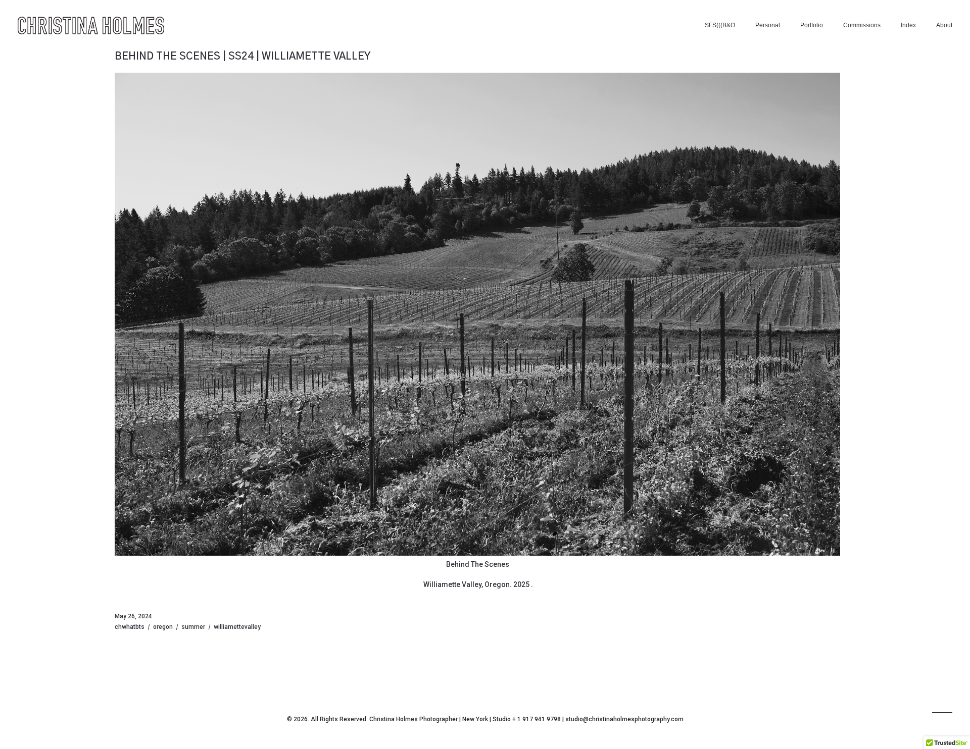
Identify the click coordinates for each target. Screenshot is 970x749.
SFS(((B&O (720, 25)
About (944, 25)
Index (908, 25)
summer (193, 626)
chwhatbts (129, 626)
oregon (163, 626)
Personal (767, 25)
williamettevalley (237, 626)
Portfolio (811, 25)
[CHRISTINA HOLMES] (91, 25)
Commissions (862, 25)
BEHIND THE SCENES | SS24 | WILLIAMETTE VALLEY (242, 56)
